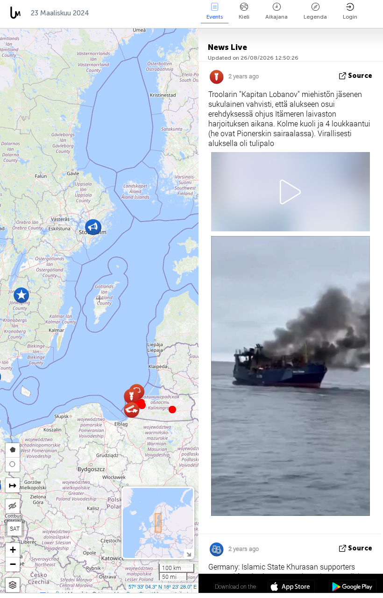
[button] (142, 405)
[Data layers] (13, 585)
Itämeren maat (124, 13)
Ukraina (178, 13)
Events (214, 17)
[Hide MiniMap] (188, 553)
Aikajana (276, 17)
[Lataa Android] (352, 588)
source (360, 76)
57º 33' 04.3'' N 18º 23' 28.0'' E (162, 586)
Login (350, 17)
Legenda (315, 17)
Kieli (244, 17)
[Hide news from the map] (13, 506)
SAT (15, 528)
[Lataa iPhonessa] (291, 588)
